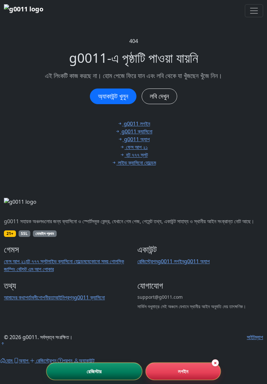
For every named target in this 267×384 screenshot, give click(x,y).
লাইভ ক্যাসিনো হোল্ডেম (67, 261)
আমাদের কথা (14, 297)
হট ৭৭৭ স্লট (37, 261)
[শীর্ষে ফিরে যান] (2, 344)
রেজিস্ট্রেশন (147, 261)
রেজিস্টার (94, 371)
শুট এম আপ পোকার (38, 269)
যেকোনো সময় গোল (102, 261)
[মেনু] (254, 10)
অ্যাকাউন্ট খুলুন (113, 96)
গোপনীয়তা (45, 297)
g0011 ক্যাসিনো (89, 297)
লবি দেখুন (159, 96)
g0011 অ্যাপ (197, 261)
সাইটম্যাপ (255, 337)
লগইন (183, 371)
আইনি (59, 297)
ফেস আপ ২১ (15, 261)
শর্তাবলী (31, 297)
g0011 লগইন (171, 261)
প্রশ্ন (69, 297)
